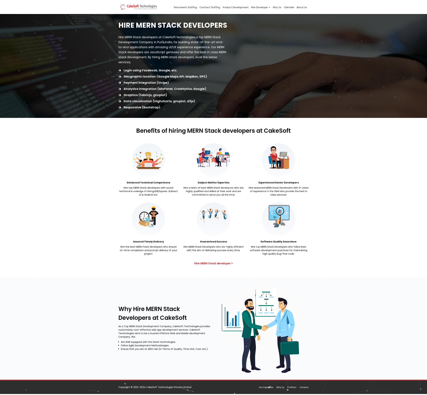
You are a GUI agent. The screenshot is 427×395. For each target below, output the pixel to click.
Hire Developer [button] (260, 7)
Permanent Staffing (185, 7)
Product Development (236, 7)
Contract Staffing (209, 7)
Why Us (277, 7)
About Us (302, 7)
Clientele (289, 7)
